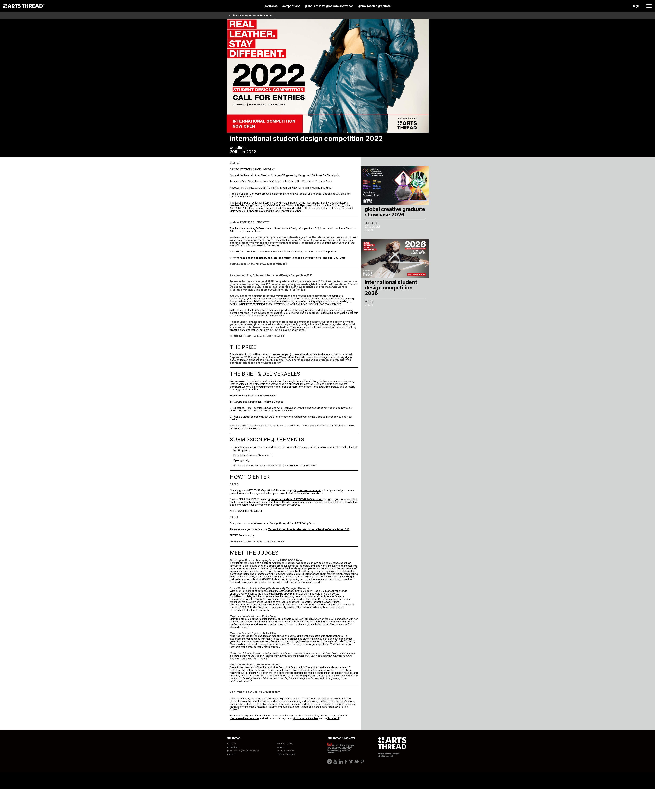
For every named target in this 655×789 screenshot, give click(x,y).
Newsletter (232, 754)
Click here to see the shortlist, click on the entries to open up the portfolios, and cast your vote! (288, 257)
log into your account (307, 490)
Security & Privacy (285, 751)
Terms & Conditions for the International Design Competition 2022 (309, 529)
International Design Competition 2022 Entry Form (284, 523)
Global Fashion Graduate (374, 6)
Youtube (335, 761)
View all (250, 15)
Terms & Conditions (286, 754)
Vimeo (351, 761)
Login (636, 6)
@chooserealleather (305, 718)
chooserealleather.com (244, 718)
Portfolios (271, 6)
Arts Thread (24, 6)
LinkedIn (341, 761)
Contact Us (282, 747)
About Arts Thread (285, 743)
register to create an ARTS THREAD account (295, 499)
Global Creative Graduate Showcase (329, 6)
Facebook (333, 718)
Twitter (356, 761)
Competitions (291, 6)
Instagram (330, 761)
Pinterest (362, 761)
